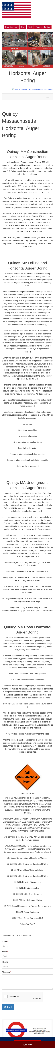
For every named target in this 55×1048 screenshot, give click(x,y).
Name (5, 941)
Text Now (27, 1044)
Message (6, 972)
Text (30, 27)
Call (22, 27)
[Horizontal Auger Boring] (27, 1030)
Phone (5, 962)
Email (5, 951)
